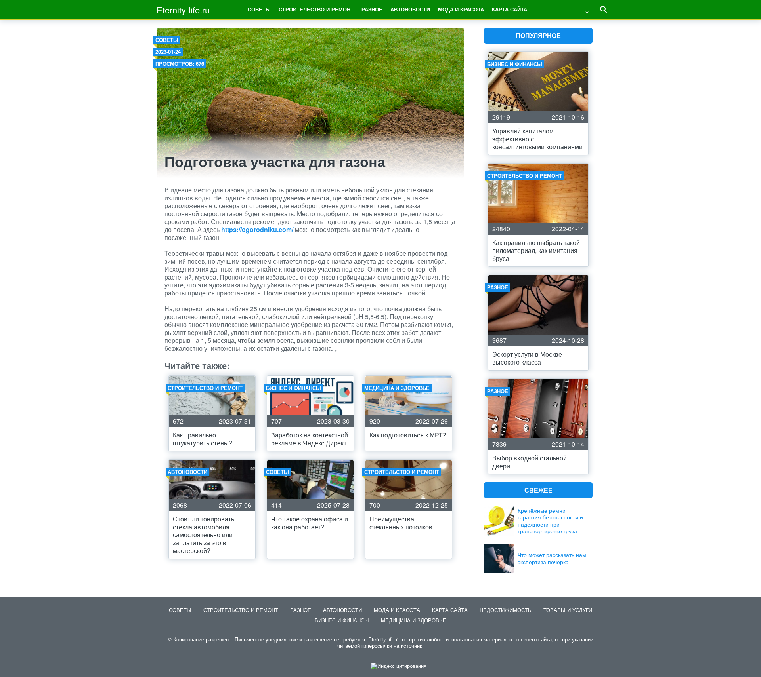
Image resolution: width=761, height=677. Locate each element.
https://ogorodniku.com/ (257, 229)
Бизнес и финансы (342, 620)
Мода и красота (461, 9)
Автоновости (410, 9)
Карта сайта (509, 9)
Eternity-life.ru (183, 10)
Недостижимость (506, 610)
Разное (371, 9)
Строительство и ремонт (316, 9)
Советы (259, 9)
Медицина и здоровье (413, 620)
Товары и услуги (567, 610)
